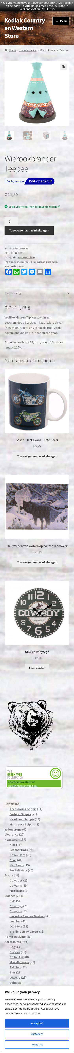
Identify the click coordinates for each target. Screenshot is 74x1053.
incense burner (20, 262)
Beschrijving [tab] (13, 293)
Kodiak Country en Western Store (25, 28)
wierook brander (47, 262)
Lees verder (37, 668)
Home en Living (28, 50)
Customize (37, 1034)
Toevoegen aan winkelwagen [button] (37, 456)
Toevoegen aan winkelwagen (29, 230)
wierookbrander (14, 266)
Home (12, 50)
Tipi (33, 262)
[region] (37, 1019)
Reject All (37, 1044)
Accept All (37, 1023)
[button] (63, 67)
